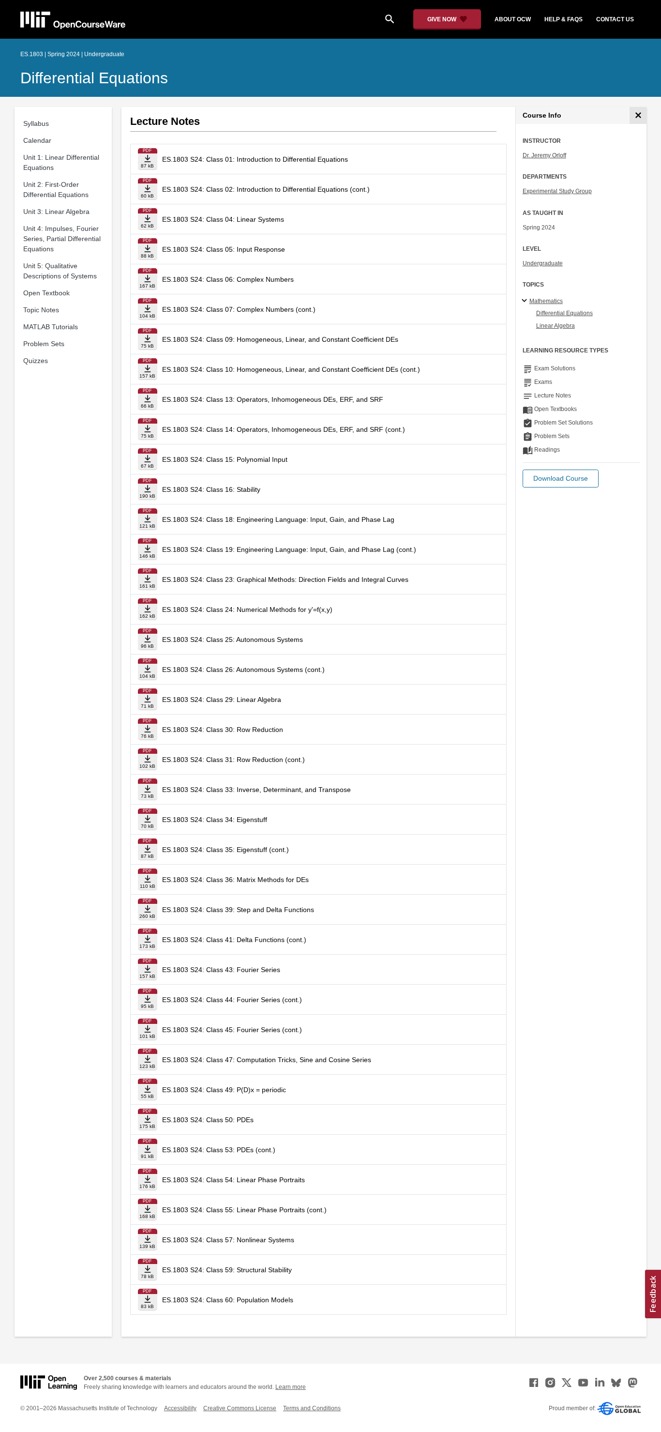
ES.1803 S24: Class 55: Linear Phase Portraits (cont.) (244, 1210)
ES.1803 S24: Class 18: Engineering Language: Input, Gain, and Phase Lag (278, 519)
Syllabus (36, 123)
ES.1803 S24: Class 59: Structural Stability (227, 1270)
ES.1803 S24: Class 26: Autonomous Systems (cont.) (243, 669)
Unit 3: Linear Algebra (56, 211)
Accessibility (180, 1408)
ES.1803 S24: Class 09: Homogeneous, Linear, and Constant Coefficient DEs (280, 339)
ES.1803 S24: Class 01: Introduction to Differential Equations (255, 159)
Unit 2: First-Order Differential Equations (56, 189)
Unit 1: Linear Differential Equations (61, 162)
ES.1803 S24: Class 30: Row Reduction (222, 729)
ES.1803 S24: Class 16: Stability (211, 489)
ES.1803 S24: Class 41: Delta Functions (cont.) (234, 940)
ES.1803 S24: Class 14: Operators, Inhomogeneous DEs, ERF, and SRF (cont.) (283, 429)
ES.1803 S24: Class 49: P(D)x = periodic (224, 1090)
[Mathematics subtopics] (525, 301)
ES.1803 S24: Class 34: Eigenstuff (214, 819)
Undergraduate (543, 263)
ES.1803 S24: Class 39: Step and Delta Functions (238, 910)
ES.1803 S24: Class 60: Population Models (227, 1300)
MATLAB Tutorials (50, 327)
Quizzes (35, 361)
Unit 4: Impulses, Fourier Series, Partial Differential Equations (62, 239)
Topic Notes (41, 310)
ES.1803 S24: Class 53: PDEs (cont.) (218, 1150)
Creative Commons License (239, 1408)
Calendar (37, 140)
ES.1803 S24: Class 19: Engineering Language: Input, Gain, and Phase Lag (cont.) (289, 549)
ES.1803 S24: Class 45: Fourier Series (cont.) (232, 1030)
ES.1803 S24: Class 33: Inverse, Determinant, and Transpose (256, 789)
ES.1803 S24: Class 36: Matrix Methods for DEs (235, 880)
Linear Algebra (555, 325)
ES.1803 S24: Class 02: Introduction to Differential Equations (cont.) (266, 189)
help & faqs (563, 19)
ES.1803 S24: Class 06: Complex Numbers (228, 279)
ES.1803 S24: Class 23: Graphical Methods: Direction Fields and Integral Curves (285, 579)
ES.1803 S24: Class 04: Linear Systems (223, 219)
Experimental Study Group (557, 191)
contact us (615, 19)
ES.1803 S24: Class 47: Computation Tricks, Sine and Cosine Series (266, 1060)
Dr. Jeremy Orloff (544, 155)
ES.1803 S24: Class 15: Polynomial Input (224, 459)
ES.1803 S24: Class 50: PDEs (208, 1120)
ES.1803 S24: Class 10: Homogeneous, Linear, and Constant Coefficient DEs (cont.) (291, 369)
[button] (561, 478)
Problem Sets (43, 344)
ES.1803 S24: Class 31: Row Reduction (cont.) (233, 759)
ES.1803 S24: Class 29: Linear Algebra (221, 699)
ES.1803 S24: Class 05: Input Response (223, 249)
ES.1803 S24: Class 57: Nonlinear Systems (228, 1240)
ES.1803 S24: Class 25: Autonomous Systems (232, 639)
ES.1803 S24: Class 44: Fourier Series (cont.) (232, 1000)
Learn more (290, 1387)
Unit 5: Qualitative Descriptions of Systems (60, 271)
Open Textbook (46, 293)
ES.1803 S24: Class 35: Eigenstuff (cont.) (225, 849)
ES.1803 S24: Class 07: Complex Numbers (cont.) (238, 309)
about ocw (513, 19)
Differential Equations (94, 78)
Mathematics (546, 301)
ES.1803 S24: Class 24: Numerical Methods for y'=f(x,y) (247, 609)
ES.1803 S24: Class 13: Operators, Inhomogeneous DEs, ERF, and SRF (272, 399)
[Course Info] (638, 115)
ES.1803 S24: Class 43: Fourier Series (221, 970)
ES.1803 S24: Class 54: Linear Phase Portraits (233, 1180)
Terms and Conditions (312, 1408)
